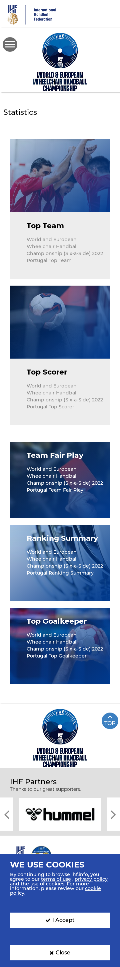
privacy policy (91, 879)
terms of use (56, 879)
